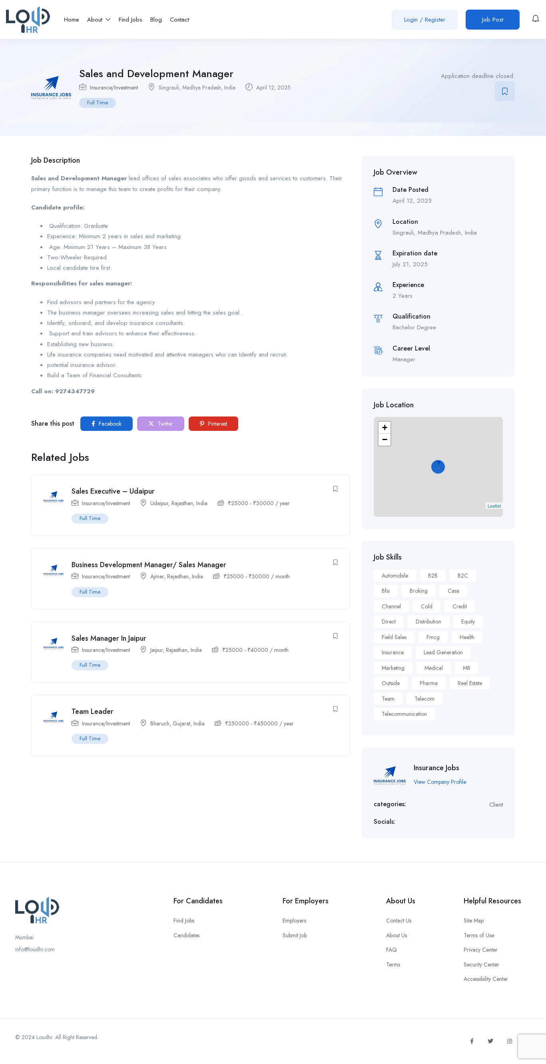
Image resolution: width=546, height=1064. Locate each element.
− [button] (384, 439)
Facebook (109, 424)
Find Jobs (130, 19)
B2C (463, 576)
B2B (433, 576)
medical (433, 668)
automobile (395, 576)
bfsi (386, 591)
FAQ (391, 950)
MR (466, 668)
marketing (393, 668)
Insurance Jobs (436, 768)
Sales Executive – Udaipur (113, 491)
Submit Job (295, 935)
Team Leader (93, 711)
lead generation (443, 652)
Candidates (186, 935)
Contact (179, 19)
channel (391, 606)
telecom (424, 699)
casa (453, 591)
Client (496, 804)
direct (389, 622)
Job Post (492, 19)
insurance (393, 652)
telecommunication (404, 714)
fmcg (433, 637)
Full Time (97, 102)
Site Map (474, 921)
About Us (396, 935)
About (95, 19)
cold (426, 606)
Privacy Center (481, 950)
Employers (294, 921)
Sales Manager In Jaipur (109, 638)
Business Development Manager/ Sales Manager (149, 565)
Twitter (164, 424)
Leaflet (494, 505)
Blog (156, 19)
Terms (393, 964)
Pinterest (216, 424)
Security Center (481, 964)
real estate (470, 683)
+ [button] (384, 427)
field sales (394, 637)
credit (459, 606)
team (388, 699)
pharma (429, 683)
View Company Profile (440, 782)
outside (391, 683)
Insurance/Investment (114, 88)
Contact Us (398, 921)
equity (468, 622)
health (467, 637)
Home (71, 19)
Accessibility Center (486, 979)
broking (419, 591)
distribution (428, 622)
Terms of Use (479, 935)
